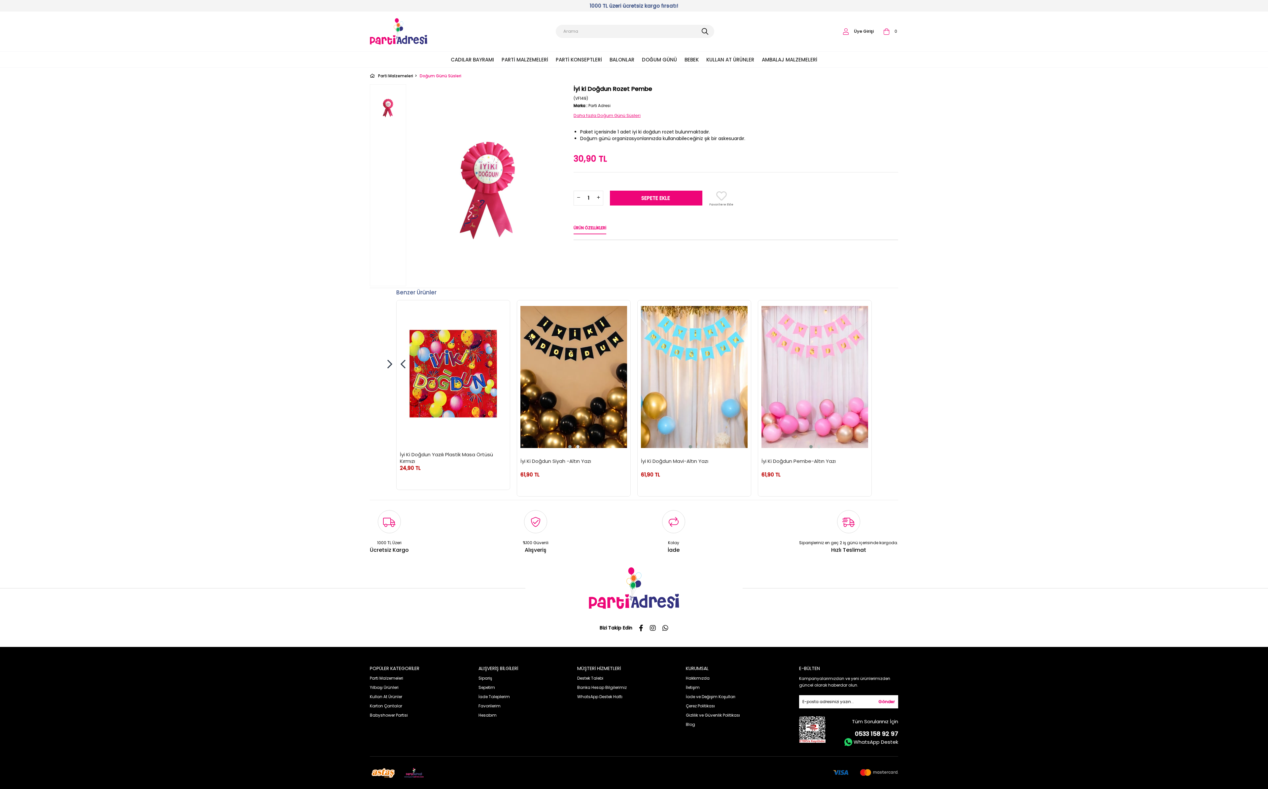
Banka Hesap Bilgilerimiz (602, 687)
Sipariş (485, 678)
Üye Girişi (864, 31)
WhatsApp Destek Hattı (599, 696)
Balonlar (622, 59)
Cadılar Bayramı (472, 59)
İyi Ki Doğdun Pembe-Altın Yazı (798, 461)
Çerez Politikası (700, 706)
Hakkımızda (698, 678)
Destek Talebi (590, 678)
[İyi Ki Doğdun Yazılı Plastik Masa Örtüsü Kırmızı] (453, 373)
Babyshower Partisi (389, 715)
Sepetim (486, 687)
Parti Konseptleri (579, 59)
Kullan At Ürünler (730, 59)
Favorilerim (489, 706)
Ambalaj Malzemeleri (789, 59)
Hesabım (487, 715)
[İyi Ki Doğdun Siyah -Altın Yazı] (573, 377)
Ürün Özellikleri (590, 228)
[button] (570, 446)
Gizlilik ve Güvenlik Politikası (713, 715)
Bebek (692, 59)
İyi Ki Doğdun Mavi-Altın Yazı (674, 461)
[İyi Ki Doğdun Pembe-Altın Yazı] (814, 377)
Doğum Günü (659, 59)
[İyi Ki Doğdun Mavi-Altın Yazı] (694, 377)
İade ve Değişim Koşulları (710, 696)
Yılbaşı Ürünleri (384, 687)
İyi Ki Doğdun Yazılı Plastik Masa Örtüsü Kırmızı (446, 457)
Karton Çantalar (386, 706)
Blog (690, 724)
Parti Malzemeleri (525, 59)
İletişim (693, 687)
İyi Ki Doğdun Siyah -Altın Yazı (555, 461)
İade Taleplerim (494, 696)
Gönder (886, 701)
